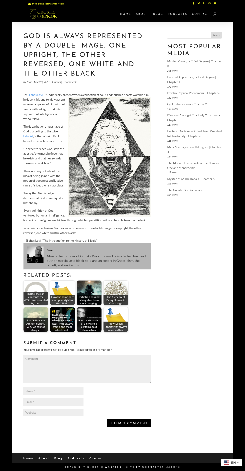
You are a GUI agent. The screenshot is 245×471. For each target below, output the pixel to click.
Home (125, 14)
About (142, 14)
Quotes (56, 82)
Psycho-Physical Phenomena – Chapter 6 (193, 93)
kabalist (28, 136)
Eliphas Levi (35, 95)
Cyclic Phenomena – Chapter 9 (187, 104)
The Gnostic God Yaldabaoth (185, 190)
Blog (158, 14)
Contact (201, 14)
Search (216, 35)
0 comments (70, 82)
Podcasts (177, 14)
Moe (29, 82)
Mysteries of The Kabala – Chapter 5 (190, 179)
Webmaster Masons (161, 467)
